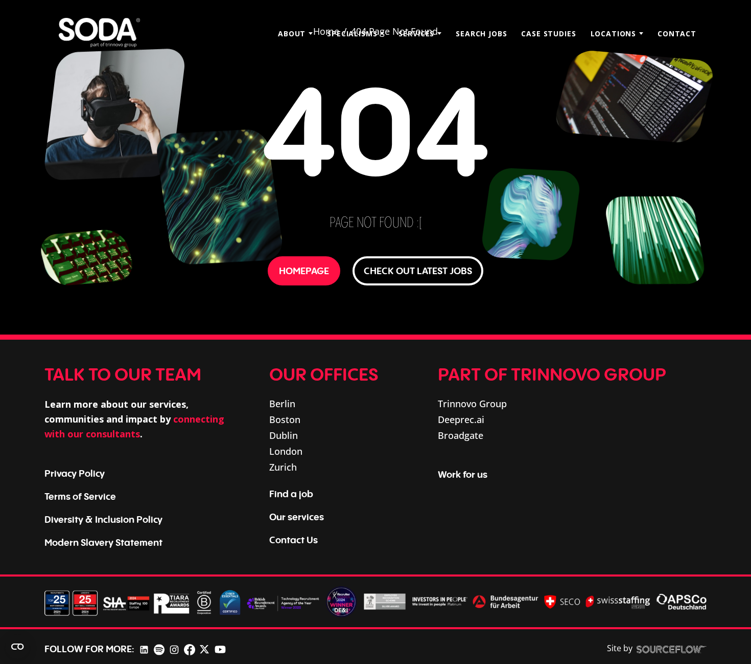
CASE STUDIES (548, 33)
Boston (284, 419)
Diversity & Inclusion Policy (103, 519)
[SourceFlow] (672, 649)
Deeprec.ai (461, 419)
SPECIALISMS (352, 33)
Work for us (462, 474)
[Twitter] (204, 648)
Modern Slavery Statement (103, 542)
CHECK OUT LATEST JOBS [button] (418, 270)
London (285, 451)
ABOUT (292, 33)
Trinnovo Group (472, 403)
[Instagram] (174, 649)
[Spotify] (159, 649)
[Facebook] (189, 649)
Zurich (283, 467)
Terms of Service (80, 496)
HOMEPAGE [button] (304, 270)
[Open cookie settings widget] (17, 646)
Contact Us (293, 540)
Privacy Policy (74, 473)
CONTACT (677, 33)
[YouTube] (220, 648)
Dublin (283, 435)
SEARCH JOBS (481, 33)
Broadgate (460, 435)
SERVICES (416, 33)
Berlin (282, 403)
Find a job (291, 494)
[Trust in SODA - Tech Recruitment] (99, 33)
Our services (296, 517)
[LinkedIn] (144, 649)
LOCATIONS (614, 33)
